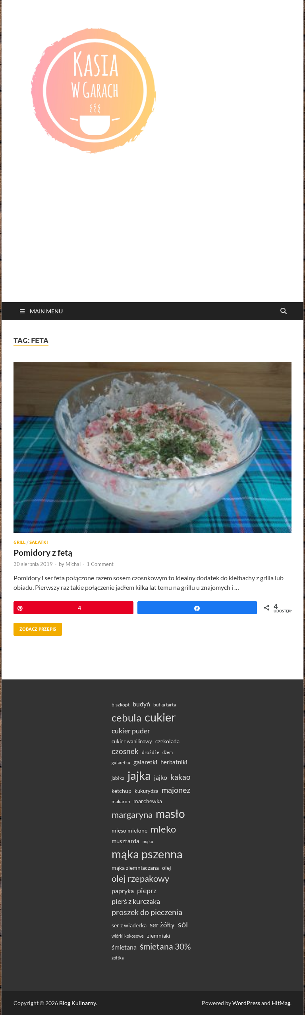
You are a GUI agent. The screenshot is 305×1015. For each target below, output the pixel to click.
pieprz (146, 890)
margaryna (132, 814)
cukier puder (131, 731)
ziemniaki (158, 935)
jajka (139, 775)
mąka (148, 841)
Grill (19, 542)
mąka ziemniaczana (135, 868)
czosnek (125, 751)
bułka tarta (164, 705)
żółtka (118, 957)
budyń (141, 704)
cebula (126, 717)
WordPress (246, 1003)
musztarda (125, 840)
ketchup (121, 791)
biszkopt (120, 704)
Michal (73, 564)
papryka (123, 890)
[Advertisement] (152, 242)
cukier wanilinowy (132, 741)
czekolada (167, 741)
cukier (160, 717)
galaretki (145, 762)
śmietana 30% (165, 946)
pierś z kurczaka (136, 901)
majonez (176, 789)
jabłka (118, 778)
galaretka (121, 762)
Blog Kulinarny (77, 1003)
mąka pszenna (147, 854)
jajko (160, 777)
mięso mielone (129, 830)
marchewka (147, 801)
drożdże (150, 752)
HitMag (281, 1003)
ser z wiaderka (129, 925)
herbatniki (173, 762)
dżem (167, 752)
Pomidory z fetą (43, 552)
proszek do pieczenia (147, 912)
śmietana (124, 947)
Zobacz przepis (35, 627)
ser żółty (162, 925)
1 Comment (100, 564)
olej (166, 867)
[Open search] (284, 311)
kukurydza (146, 791)
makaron (121, 801)
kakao (180, 776)
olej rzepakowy (140, 878)
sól (183, 924)
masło (170, 813)
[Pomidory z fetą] (152, 447)
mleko (163, 829)
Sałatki (38, 542)
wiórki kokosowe (128, 935)
